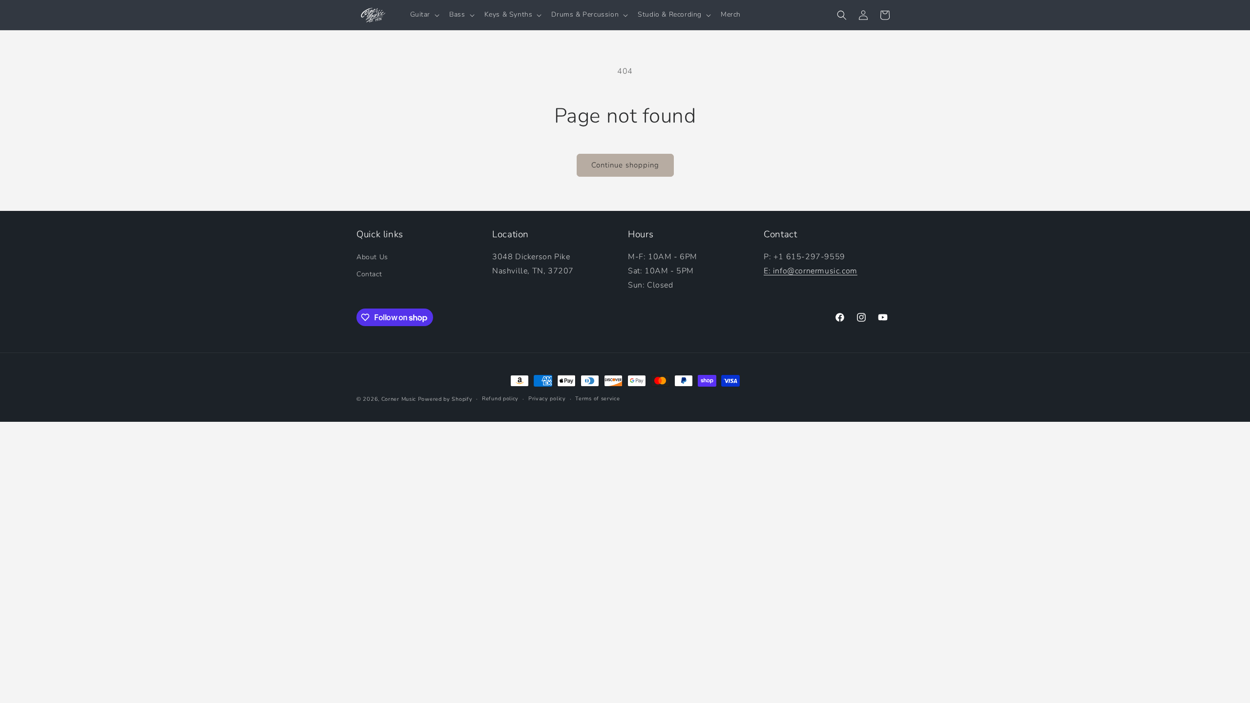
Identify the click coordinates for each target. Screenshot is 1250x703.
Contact (369, 274)
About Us (372, 257)
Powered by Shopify (445, 399)
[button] (424, 14)
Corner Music (398, 399)
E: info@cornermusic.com (810, 271)
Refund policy (500, 398)
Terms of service (597, 398)
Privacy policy (547, 398)
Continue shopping (625, 165)
